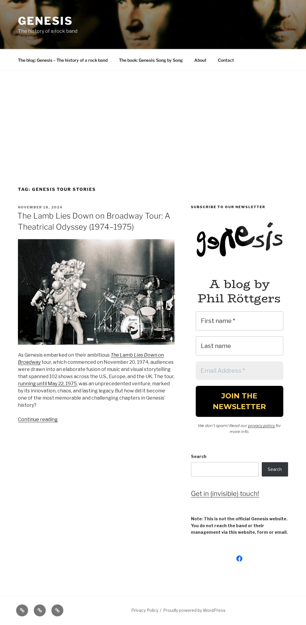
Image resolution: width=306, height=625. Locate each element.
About (200, 60)
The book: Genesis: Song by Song (151, 60)
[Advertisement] (153, 115)
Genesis (45, 20)
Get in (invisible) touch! (225, 493)
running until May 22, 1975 (47, 383)
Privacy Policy (144, 610)
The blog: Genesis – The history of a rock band (63, 60)
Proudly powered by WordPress (194, 610)
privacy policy (261, 425)
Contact (226, 60)
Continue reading (38, 419)
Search (198, 456)
